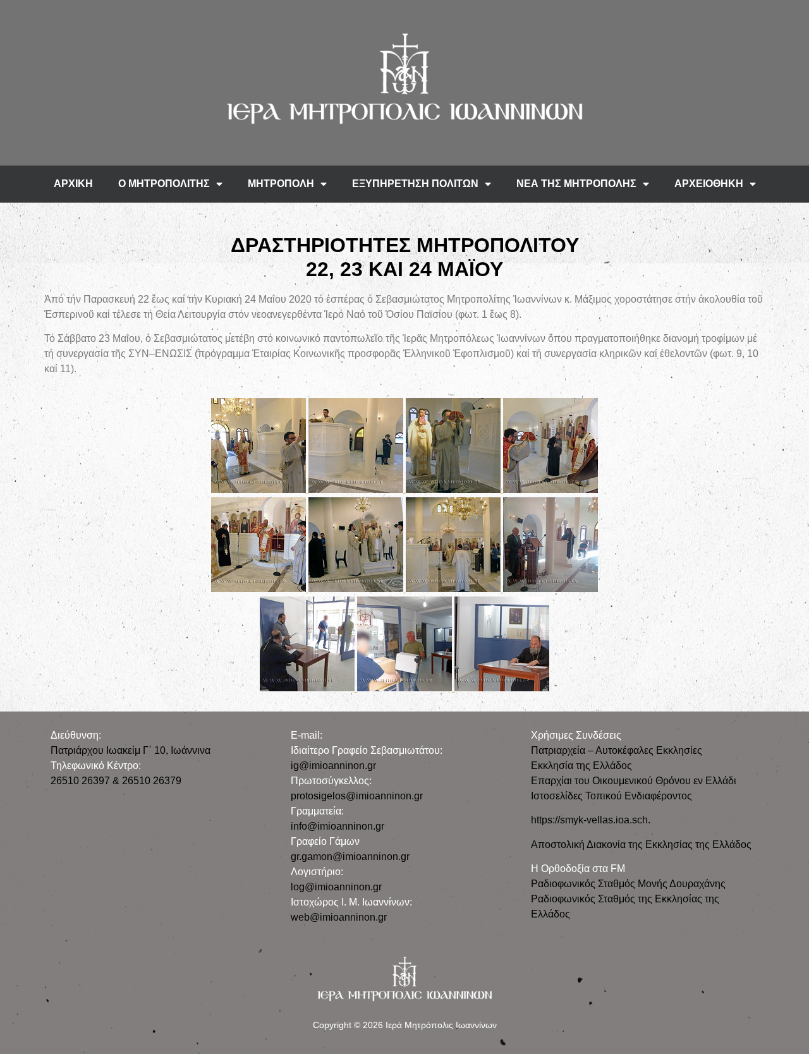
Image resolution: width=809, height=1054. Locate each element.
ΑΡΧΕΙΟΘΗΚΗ (708, 183)
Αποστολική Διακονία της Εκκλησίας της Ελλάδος (641, 844)
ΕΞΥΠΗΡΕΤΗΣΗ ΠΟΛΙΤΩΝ (415, 183)
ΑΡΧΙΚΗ (73, 183)
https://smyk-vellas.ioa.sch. (590, 820)
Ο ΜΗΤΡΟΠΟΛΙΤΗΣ (164, 183)
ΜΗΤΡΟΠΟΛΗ (281, 183)
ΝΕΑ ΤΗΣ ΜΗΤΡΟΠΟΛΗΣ (576, 183)
